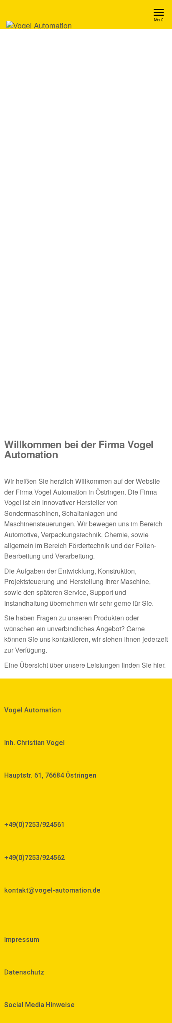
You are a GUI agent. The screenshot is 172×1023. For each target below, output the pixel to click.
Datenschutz (24, 972)
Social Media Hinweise (39, 1005)
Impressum (21, 940)
